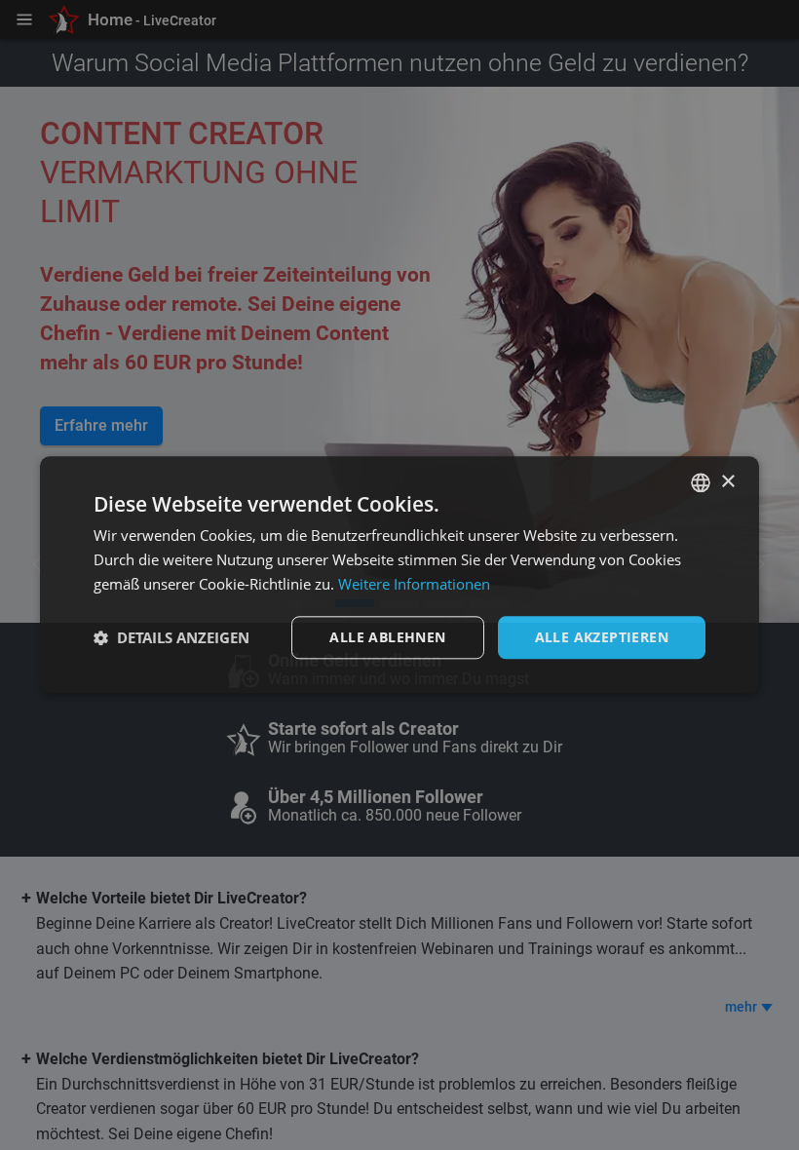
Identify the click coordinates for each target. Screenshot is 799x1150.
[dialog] (399, 574)
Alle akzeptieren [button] (601, 637)
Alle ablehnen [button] (387, 637)
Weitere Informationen (414, 584)
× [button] (727, 482)
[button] (171, 637)
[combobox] (700, 482)
